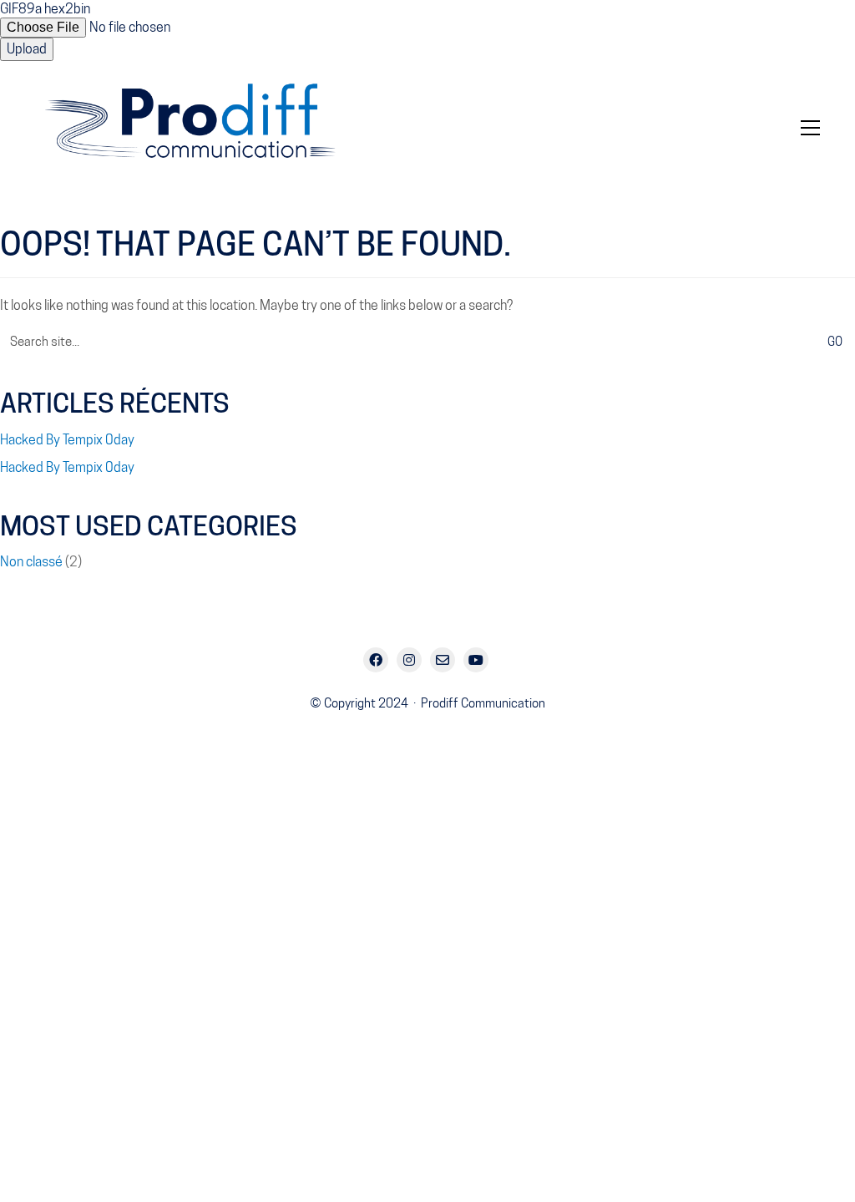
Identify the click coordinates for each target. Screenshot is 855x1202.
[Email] (442, 659)
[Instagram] (409, 659)
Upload (27, 49)
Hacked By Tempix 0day (67, 440)
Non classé (31, 562)
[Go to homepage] (202, 127)
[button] (810, 127)
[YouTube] (475, 659)
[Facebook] (375, 659)
